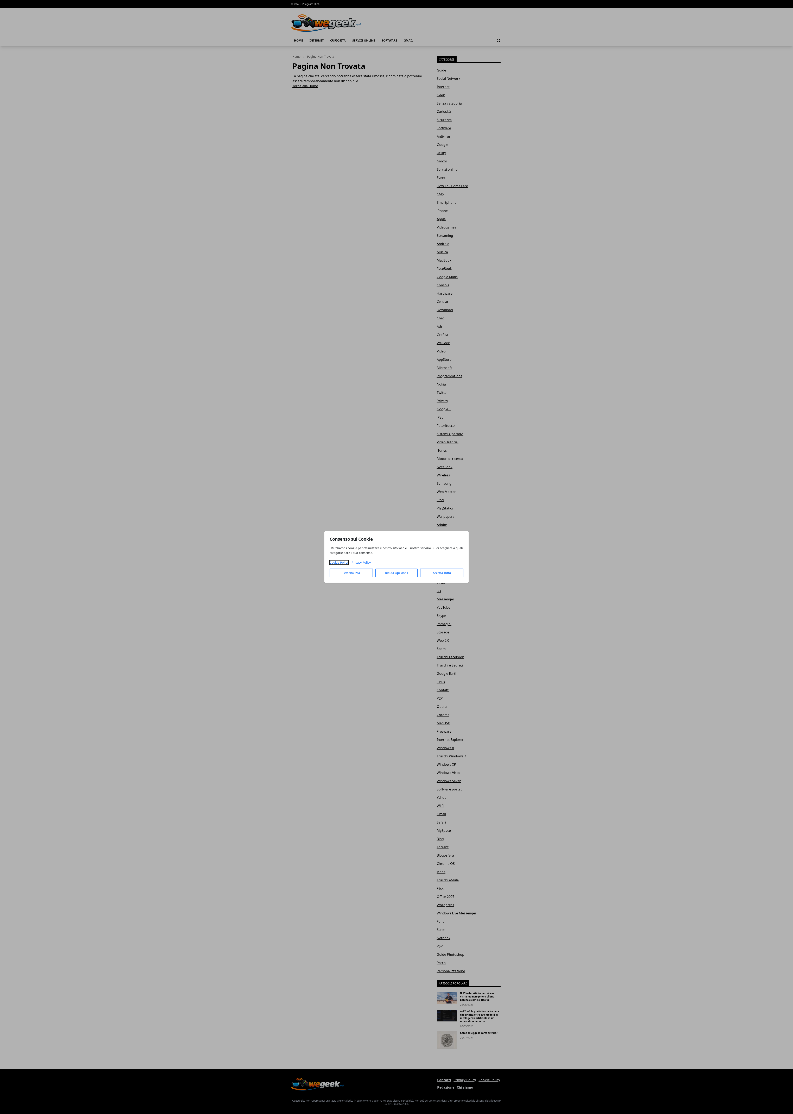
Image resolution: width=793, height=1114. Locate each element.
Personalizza (351, 573)
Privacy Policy (361, 562)
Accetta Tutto (442, 573)
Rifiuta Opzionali (396, 573)
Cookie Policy (339, 562)
